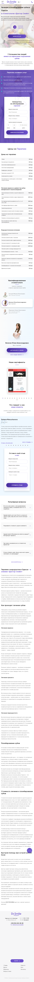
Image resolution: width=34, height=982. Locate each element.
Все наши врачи (16, 354)
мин (14, 127)
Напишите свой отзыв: (14, 471)
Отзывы (5, 965)
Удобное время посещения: (15, 122)
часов (8, 127)
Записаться (17, 36)
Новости (23, 965)
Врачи (5, 967)
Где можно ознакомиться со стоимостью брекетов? (15, 544)
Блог (22, 967)
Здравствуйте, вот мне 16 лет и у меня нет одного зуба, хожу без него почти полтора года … (15, 516)
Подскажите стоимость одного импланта (15, 525)
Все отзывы (27, 442)
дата (23, 127)
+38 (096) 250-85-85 (17, 923)
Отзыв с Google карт (7, 443)
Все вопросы (16, 562)
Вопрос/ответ (7, 971)
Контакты (23, 969)
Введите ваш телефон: (14, 115)
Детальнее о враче (16, 350)
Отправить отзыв (17, 485)
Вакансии (6, 969)
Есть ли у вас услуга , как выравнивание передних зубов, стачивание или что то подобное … (15, 507)
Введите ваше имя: (13, 109)
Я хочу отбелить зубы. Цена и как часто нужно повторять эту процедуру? (16, 553)
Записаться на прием (17, 132)
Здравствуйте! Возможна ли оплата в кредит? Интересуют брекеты (16, 534)
